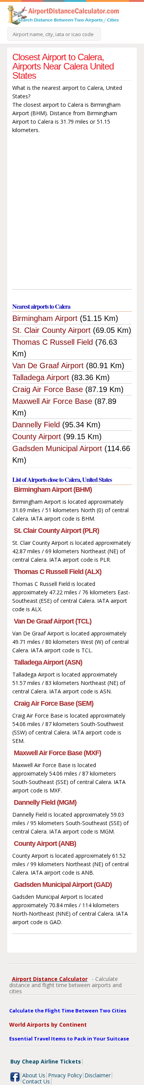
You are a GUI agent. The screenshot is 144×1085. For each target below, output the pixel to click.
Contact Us (36, 1081)
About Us (33, 1075)
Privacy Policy (65, 1075)
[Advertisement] (72, 213)
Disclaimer (97, 1075)
